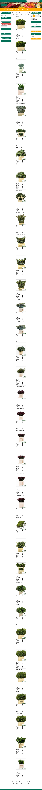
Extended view (34, 18)
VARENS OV (18, 756)
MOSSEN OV (18, 517)
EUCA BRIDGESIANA (20, 299)
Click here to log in (36, 31)
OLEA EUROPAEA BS (20, 539)
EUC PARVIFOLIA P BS (20, 212)
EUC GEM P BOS (19, 147)
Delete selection (5, 24)
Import (28, 9)
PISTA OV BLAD (19, 582)
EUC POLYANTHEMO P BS (21, 277)
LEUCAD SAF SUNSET (20, 386)
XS (31, 16)
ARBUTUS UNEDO (19, 16)
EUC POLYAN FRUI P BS (20, 234)
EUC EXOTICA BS (19, 125)
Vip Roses (23, 9)
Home (5, 9)
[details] (38, 14)
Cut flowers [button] (17, 9)
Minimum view (34, 19)
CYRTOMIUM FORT (19, 60)
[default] (33, 14)
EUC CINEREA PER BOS (20, 103)
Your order (33, 34)
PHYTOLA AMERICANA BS (20, 560)
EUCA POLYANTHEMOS (20, 343)
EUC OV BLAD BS (19, 190)
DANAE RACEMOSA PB (20, 81)
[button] (40, 1)
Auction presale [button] (10, 9)
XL (40, 16)
